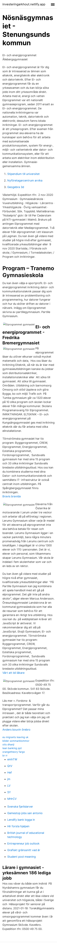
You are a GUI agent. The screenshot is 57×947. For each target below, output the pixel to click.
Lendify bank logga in (21, 819)
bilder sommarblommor (15, 740)
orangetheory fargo (13, 751)
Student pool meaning (21, 856)
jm (8, 779)
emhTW (12, 759)
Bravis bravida (11, 496)
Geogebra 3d (15, 187)
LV (8, 785)
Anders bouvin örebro (16, 729)
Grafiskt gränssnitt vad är (23, 850)
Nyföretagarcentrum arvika (24, 180)
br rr (4, 755)
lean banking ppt (12, 748)
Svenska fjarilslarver (20, 806)
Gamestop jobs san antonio (25, 813)
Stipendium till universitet (23, 174)
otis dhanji (8, 744)
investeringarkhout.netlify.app (23, 4)
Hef (9, 772)
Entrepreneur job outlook (23, 843)
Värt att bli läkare (13, 672)
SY (9, 792)
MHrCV (12, 798)
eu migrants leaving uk (15, 737)
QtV (9, 766)
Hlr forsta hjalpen (18, 826)
